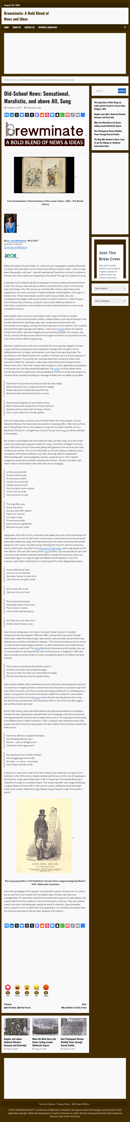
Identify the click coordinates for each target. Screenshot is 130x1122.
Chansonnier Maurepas (50, 548)
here (37, 697)
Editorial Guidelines (47, 27)
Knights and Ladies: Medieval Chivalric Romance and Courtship (15, 1042)
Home (6, 27)
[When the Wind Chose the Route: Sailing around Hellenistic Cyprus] (45, 1026)
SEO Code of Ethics (81, 1104)
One (47, 551)
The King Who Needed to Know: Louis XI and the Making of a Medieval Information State (109, 142)
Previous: (17, 1006)
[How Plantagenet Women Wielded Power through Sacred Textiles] (74, 1026)
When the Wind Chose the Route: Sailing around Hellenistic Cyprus (44, 1042)
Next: (74, 1006)
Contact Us (30, 27)
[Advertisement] (65, 53)
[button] (125, 27)
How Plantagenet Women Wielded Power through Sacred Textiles (72, 1042)
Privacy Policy (63, 1104)
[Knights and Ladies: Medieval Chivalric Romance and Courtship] (17, 1026)
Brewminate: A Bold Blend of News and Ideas (26, 16)
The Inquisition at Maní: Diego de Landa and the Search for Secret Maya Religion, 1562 (109, 105)
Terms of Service (47, 1104)
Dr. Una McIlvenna (16, 240)
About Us (17, 27)
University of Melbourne (15, 247)
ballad (62, 329)
